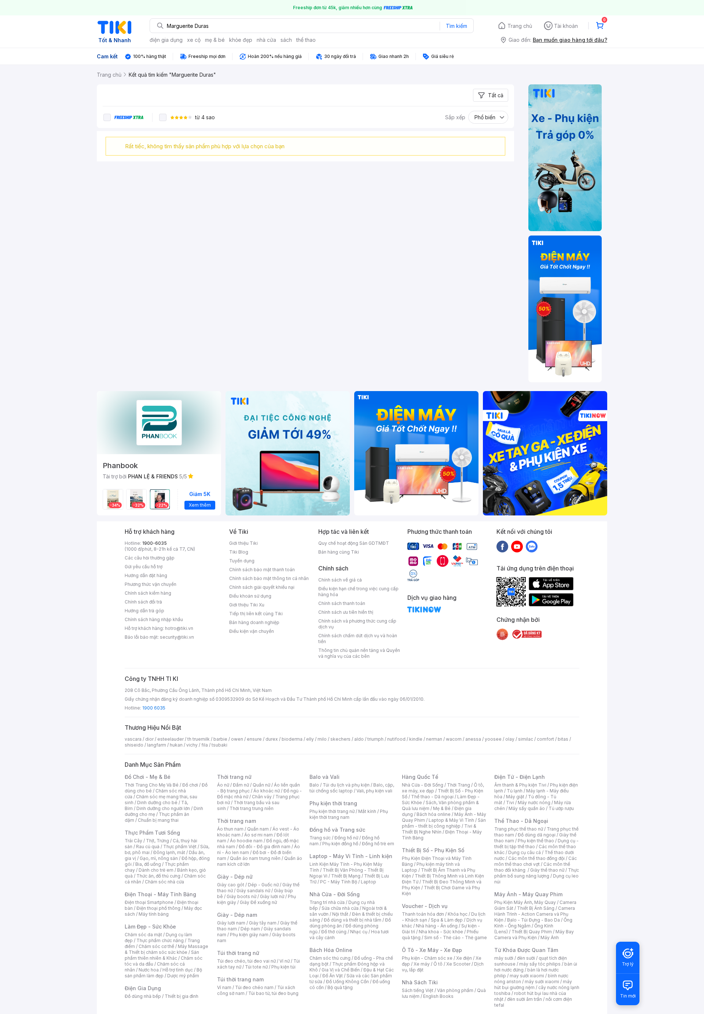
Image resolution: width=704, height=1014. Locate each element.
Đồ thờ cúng (333, 931)
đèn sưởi (526, 958)
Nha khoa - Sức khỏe (441, 931)
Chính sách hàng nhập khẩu (154, 619)
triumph (375, 739)
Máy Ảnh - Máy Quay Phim (528, 894)
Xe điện (464, 958)
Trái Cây (133, 840)
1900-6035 (154, 543)
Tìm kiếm (456, 26)
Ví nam (224, 987)
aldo (359, 739)
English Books (438, 996)
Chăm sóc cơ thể (156, 946)
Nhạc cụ (358, 931)
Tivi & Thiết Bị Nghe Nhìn (439, 829)
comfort (545, 739)
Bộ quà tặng (340, 987)
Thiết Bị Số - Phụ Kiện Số (433, 850)
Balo (314, 785)
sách (286, 40)
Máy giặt (515, 796)
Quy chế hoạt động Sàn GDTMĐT (353, 543)
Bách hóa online (434, 814)
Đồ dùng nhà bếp (143, 996)
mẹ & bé (215, 40)
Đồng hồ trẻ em (378, 843)
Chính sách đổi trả (143, 602)
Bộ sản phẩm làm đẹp (163, 972)
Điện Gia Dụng (143, 988)
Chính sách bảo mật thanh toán (262, 569)
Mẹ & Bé (442, 808)
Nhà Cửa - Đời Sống (334, 894)
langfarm (156, 745)
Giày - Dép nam (237, 915)
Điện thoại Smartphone (149, 902)
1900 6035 (153, 708)
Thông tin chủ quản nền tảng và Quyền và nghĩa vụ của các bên (359, 653)
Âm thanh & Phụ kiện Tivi (520, 785)
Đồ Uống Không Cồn (347, 981)
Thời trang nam (236, 821)
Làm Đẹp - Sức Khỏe (150, 926)
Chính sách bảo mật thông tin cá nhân (269, 578)
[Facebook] (502, 546)
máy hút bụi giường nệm (533, 984)
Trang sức (320, 837)
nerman (434, 739)
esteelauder (170, 739)
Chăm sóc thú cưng (330, 958)
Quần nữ (261, 785)
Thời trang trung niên (252, 808)
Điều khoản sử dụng (250, 596)
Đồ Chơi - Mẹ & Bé (147, 777)
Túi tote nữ (256, 967)
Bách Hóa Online (330, 950)
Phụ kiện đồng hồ (340, 843)
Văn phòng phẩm (455, 990)
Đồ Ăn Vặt (332, 975)
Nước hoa (149, 970)
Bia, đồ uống (148, 864)
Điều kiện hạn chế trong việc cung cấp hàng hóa (358, 591)
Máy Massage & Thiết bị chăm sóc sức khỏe (166, 949)
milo (322, 739)
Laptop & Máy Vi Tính (451, 820)
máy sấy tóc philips (540, 964)
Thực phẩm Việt (180, 846)
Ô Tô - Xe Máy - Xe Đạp (432, 950)
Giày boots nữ (241, 896)
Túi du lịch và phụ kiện (346, 785)
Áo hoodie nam (246, 840)
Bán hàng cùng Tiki (338, 552)
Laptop (368, 881)
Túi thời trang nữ (238, 953)
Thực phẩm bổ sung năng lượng (536, 873)
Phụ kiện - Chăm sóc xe (427, 958)
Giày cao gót (230, 884)
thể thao (306, 40)
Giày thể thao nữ (547, 870)
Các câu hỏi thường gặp (150, 558)
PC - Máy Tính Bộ (338, 881)
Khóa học (457, 914)
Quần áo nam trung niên (255, 858)
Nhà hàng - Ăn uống (437, 926)
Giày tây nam (262, 923)
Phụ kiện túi (283, 967)
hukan (176, 745)
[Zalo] (532, 546)
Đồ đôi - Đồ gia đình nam (264, 846)
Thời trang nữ (234, 777)
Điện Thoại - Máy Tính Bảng (160, 894)
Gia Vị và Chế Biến (341, 970)
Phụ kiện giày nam (249, 934)
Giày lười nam (231, 923)
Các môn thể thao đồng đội (536, 858)
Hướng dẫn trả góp (144, 610)
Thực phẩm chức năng (160, 940)
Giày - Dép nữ (235, 876)
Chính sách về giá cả (340, 580)
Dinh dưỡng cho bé (157, 802)
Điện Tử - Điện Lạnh (519, 777)
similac (525, 739)
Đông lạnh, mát (169, 852)
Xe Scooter (458, 964)
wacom (454, 739)
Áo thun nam (230, 829)
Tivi (510, 802)
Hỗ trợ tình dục (177, 970)
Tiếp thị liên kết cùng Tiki (256, 613)
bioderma (292, 739)
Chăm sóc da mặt (143, 934)
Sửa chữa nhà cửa (340, 908)
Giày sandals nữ (253, 890)
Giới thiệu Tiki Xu (246, 605)
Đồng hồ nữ (346, 837)
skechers (340, 739)
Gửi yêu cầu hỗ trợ (143, 566)
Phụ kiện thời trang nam (348, 814)
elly (310, 739)
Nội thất (340, 914)
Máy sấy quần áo (527, 808)
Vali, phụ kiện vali (374, 791)
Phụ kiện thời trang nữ (332, 811)
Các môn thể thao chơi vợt (535, 861)
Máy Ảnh (549, 937)
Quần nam (258, 829)
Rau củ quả (148, 846)
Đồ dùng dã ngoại (537, 835)
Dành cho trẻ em (156, 870)
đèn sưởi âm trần (524, 999)
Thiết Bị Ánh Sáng (535, 908)
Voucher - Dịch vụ (424, 906)
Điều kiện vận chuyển (251, 631)
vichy (192, 745)
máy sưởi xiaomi (542, 981)
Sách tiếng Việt (417, 990)
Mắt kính (367, 811)
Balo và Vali (324, 777)
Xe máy (422, 964)
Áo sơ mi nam (258, 835)
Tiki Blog (238, 552)
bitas (563, 739)
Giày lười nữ (272, 896)
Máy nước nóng (534, 802)
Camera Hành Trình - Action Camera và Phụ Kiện (534, 914)
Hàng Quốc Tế (420, 777)
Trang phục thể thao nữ (518, 829)
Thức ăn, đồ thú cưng (158, 876)
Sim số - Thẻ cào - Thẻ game (455, 937)
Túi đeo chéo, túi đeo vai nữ (246, 961)
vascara (133, 739)
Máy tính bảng (154, 914)
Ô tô (438, 964)
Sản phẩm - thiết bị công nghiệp (444, 823)
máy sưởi (503, 958)
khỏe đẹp (240, 40)
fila (204, 745)
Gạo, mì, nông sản (159, 858)
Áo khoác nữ (266, 791)
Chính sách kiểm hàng (148, 593)
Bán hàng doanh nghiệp (254, 622)
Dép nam (250, 928)
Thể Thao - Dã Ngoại (521, 821)
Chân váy (262, 796)
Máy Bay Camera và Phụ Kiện (534, 934)
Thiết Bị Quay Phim (531, 931)
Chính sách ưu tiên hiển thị (345, 612)
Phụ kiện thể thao (536, 840)
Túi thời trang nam (240, 979)
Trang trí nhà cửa (327, 902)
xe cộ (194, 40)
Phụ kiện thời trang (333, 803)
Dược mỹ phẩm (183, 975)
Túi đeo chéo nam (254, 987)
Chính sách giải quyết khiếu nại (261, 587)
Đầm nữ (241, 785)
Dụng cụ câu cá (524, 852)
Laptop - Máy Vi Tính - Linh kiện (350, 856)
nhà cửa (266, 40)
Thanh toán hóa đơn (423, 914)
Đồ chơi (190, 785)
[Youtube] (517, 546)
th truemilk (198, 739)
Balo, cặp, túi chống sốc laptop (351, 788)
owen (237, 739)
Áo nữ (223, 785)
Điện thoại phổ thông (158, 908)
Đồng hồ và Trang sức (337, 830)
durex (271, 739)
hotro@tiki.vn (179, 628)
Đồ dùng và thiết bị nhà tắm (352, 920)
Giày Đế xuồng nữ (258, 902)
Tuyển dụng (241, 560)
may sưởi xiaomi (527, 975)
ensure (254, 739)
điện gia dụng (166, 40)
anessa (473, 739)
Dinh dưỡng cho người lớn (163, 808)
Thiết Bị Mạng (345, 876)
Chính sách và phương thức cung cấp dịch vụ (357, 624)
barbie (220, 739)
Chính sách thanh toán (341, 603)
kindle (415, 739)
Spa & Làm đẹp (447, 920)
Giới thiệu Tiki (243, 543)
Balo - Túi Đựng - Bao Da (533, 920)
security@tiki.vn (177, 637)
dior (149, 739)
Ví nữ (284, 961)
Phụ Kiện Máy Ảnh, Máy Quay (525, 902)
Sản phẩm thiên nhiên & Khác (162, 955)
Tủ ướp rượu (561, 808)
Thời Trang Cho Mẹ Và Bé (152, 785)
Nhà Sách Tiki (420, 982)
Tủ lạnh (514, 791)
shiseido (134, 745)
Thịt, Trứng (157, 840)
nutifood (396, 739)
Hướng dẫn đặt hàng (146, 575)
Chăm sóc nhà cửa (164, 881)
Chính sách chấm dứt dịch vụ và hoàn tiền (357, 638)
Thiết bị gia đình (181, 996)
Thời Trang (458, 785)
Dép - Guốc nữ (263, 884)
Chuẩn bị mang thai (158, 820)
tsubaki (219, 745)
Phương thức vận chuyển (150, 584)
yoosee (493, 739)
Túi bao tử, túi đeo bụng (273, 993)
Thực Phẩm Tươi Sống (152, 832)
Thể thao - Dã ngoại (432, 796)
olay (509, 739)
